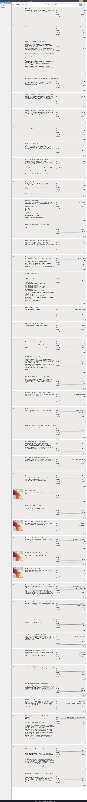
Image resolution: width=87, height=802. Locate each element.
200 (41, 763)
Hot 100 (32, 766)
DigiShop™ (30, 1)
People (17, 1)
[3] (42, 754)
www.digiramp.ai (48, 98)
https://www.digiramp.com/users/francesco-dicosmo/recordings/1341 (39, 445)
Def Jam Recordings (38, 760)
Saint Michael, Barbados (46, 755)
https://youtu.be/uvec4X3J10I (44, 192)
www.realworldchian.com (39, 98)
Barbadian (48, 754)
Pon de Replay (41, 765)
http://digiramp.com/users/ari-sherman (38, 668)
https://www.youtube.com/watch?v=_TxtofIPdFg (34, 287)
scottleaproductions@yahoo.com (32, 244)
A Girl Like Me (48, 762)
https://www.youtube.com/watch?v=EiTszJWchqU (35, 286)
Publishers (4, 5)
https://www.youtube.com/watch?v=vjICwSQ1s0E (35, 283)
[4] (43, 754)
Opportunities (23, 1)
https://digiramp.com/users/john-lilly (32, 557)
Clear (84, 4)
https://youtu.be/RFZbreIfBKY (34, 343)
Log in (85, 1)
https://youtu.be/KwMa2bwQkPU (31, 206)
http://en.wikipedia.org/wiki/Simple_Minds (38, 655)
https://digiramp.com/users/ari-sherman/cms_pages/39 (36, 480)
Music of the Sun (31, 762)
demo (42, 758)
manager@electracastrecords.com (32, 84)
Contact (76, 1)
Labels (3, 7)
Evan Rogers (46, 756)
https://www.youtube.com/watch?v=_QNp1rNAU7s (35, 290)
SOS (45, 766)
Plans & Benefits (38, 1)
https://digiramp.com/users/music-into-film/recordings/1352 (37, 367)
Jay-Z (43, 761)
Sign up (80, 1)
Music (13, 1)
